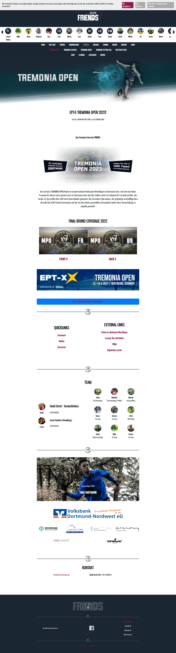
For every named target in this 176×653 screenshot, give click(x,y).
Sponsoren (61, 347)
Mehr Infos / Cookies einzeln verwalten (157, 5)
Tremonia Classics (70, 50)
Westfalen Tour (121, 50)
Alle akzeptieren (126, 5)
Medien (114, 45)
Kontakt (124, 45)
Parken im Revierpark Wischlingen (114, 332)
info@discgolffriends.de (127, 622)
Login (133, 45)
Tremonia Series (86, 50)
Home (43, 45)
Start (73, 55)
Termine (105, 45)
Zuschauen (92, 55)
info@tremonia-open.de (62, 575)
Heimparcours (74, 45)
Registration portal (114, 350)
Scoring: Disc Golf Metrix (114, 338)
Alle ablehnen (139, 5)
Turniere (86, 45)
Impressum (83, 646)
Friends (62, 45)
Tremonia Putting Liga (103, 50)
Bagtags (96, 45)
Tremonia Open (55, 50)
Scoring (82, 55)
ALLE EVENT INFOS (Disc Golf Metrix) (88, 301)
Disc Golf (52, 45)
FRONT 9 (63, 259)
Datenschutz (92, 646)
